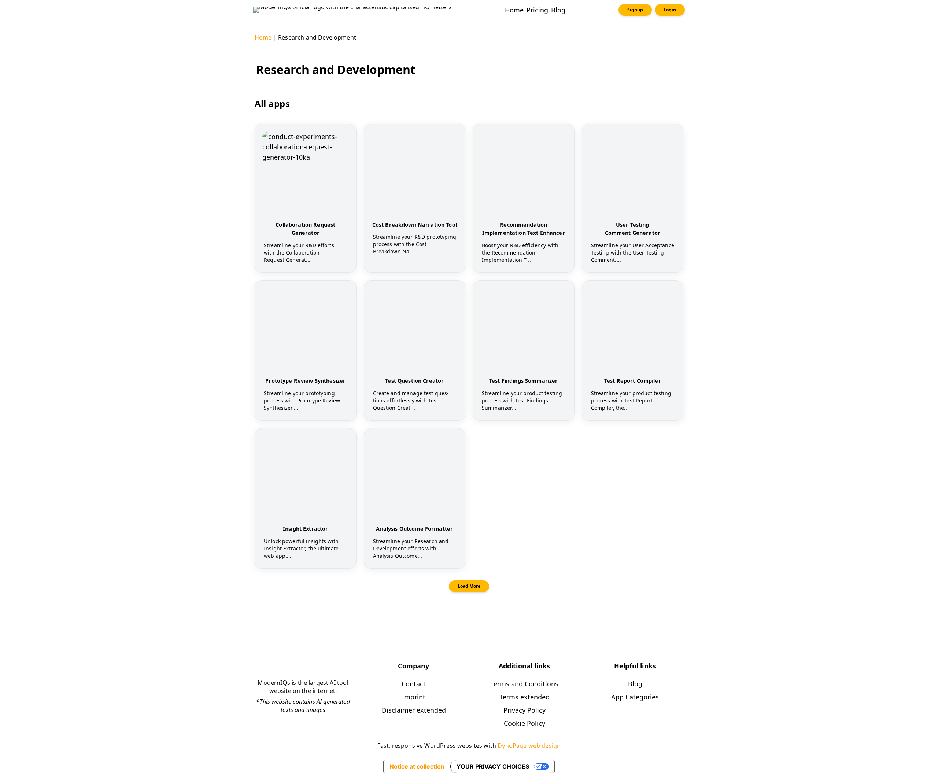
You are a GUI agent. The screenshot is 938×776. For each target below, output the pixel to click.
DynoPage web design (529, 746)
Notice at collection (416, 766)
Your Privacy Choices (493, 766)
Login (670, 10)
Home (263, 37)
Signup (635, 10)
